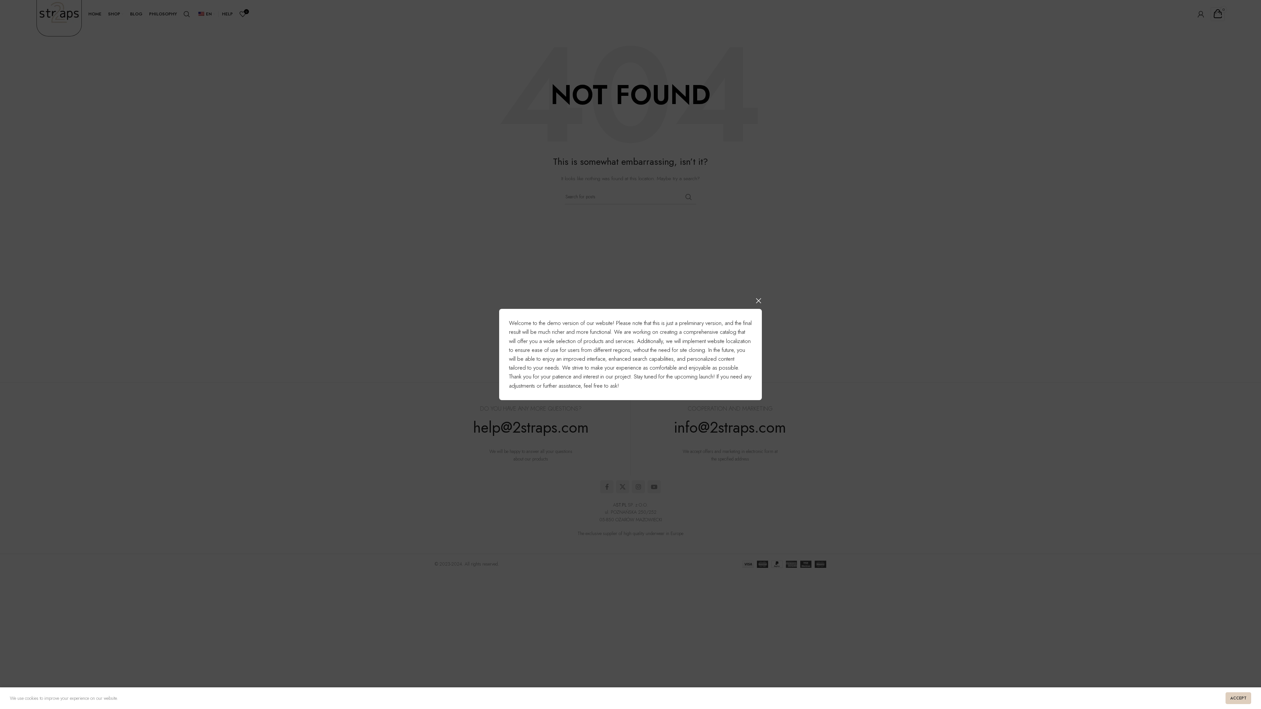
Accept (1238, 698)
